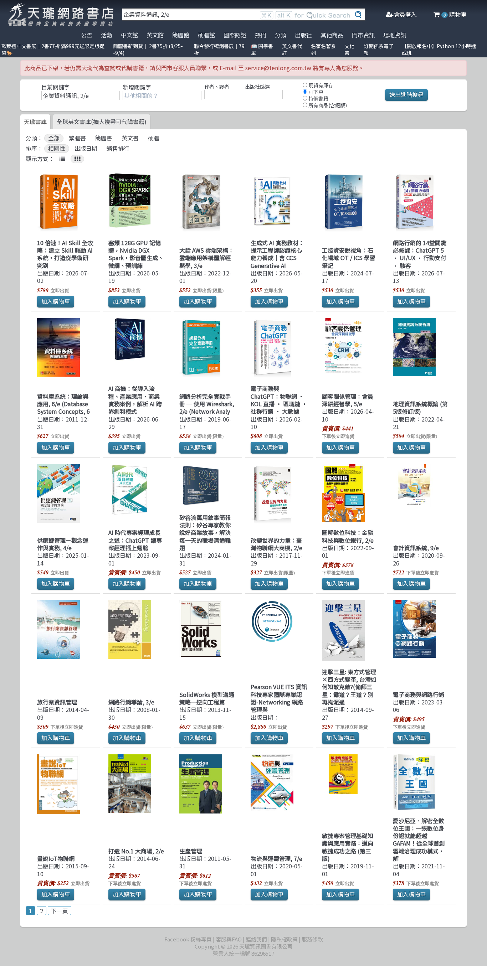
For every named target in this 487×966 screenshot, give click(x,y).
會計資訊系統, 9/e (416, 547)
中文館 (129, 35)
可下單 (315, 91)
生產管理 (190, 851)
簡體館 (180, 35)
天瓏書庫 (35, 121)
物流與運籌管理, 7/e (276, 858)
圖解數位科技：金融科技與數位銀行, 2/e (348, 536)
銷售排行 (118, 148)
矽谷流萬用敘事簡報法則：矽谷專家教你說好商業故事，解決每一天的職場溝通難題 (205, 532)
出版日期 (86, 148)
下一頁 (59, 910)
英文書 (130, 138)
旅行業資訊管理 (57, 702)
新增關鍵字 (137, 87)
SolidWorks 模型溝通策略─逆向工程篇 (206, 698)
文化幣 (349, 49)
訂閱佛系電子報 (379, 49)
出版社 (303, 35)
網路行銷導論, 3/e (131, 702)
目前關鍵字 (55, 87)
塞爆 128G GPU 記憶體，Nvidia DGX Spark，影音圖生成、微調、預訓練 (136, 254)
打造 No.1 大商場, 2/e (136, 851)
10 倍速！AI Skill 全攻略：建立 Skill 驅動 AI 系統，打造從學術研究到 (65, 254)
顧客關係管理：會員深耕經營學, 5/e (347, 400)
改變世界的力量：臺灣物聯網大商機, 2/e (276, 544)
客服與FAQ (229, 939)
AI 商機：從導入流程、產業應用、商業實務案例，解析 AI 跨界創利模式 (135, 399)
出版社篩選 (257, 86)
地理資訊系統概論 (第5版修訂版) (420, 407)
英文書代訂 (292, 49)
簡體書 (103, 138)
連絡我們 (256, 939)
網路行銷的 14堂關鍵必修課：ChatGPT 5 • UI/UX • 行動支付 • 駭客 (419, 254)
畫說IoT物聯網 (56, 858)
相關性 (56, 148)
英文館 (155, 35)
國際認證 (235, 35)
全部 (54, 138)
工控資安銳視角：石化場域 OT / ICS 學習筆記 (348, 258)
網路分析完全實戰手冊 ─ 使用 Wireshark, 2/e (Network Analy (206, 404)
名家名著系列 (323, 49)
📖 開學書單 (262, 49)
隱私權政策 (284, 939)
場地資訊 (394, 35)
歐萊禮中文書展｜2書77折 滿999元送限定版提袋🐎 (52, 49)
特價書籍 (317, 98)
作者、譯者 (216, 86)
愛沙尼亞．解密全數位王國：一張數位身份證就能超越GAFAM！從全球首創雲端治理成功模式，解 (419, 839)
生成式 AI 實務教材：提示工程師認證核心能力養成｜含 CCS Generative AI (277, 254)
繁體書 (77, 138)
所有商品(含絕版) (327, 105)
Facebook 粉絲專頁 (188, 939)
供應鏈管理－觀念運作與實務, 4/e (62, 544)
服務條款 (312, 939)
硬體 (153, 138)
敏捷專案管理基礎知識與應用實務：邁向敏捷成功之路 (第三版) (347, 847)
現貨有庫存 (320, 85)
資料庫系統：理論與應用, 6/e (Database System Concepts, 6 (63, 404)
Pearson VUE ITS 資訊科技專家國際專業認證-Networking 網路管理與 (279, 698)
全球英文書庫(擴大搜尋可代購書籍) (102, 121)
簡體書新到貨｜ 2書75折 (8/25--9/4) (148, 49)
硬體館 (206, 35)
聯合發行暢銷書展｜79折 (219, 49)
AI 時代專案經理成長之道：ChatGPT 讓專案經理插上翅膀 (135, 540)
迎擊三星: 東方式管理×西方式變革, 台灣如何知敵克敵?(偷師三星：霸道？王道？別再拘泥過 (349, 686)
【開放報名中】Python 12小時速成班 (439, 49)
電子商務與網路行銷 (418, 694)
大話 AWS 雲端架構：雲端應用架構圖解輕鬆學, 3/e (206, 258)
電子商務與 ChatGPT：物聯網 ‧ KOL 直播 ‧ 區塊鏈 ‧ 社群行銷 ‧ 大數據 (279, 399)
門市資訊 (363, 35)
